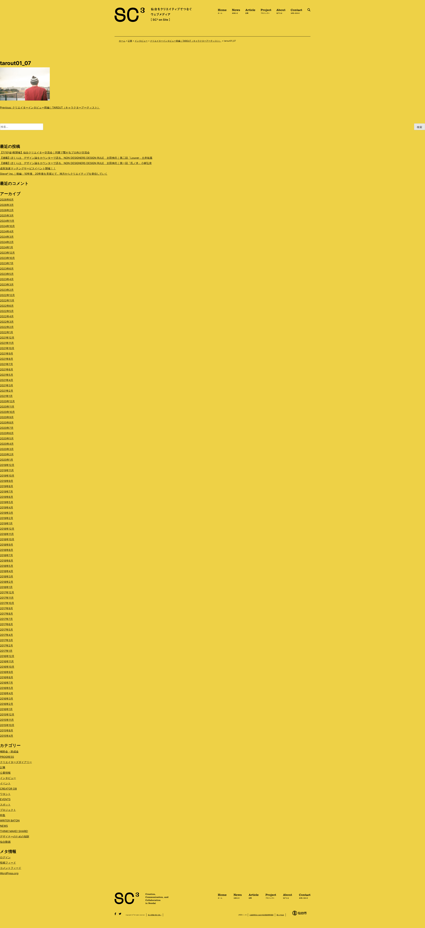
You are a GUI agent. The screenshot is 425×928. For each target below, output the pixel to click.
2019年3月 (6, 512)
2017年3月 (6, 640)
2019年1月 (6, 523)
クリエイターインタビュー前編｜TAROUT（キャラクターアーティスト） (185, 40)
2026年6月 (7, 199)
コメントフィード (10, 868)
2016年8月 (6, 677)
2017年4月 (6, 635)
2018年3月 (6, 576)
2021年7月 (6, 364)
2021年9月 (6, 353)
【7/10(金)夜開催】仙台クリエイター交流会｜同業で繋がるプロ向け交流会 (45, 152)
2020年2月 (7, 454)
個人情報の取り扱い (154, 915)
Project (266, 11)
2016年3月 (6, 698)
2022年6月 (7, 305)
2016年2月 (6, 704)
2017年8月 (6, 613)
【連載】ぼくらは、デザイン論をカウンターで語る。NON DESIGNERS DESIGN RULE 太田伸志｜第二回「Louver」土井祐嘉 (76, 157)
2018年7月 (6, 555)
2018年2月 (6, 581)
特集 (2, 815)
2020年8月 (7, 422)
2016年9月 (6, 672)
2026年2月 (7, 210)
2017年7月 (6, 619)
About (280, 11)
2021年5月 (6, 374)
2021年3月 (6, 385)
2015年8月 (6, 730)
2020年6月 (7, 433)
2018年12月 (7, 528)
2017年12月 (7, 592)
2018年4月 (6, 571)
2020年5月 (7, 438)
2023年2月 (7, 289)
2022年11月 (7, 300)
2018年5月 (6, 566)
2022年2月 (7, 327)
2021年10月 (7, 348)
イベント (5, 783)
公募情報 (5, 772)
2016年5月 (6, 688)
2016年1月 (6, 709)
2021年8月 (6, 358)
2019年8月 (6, 486)
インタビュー (141, 40)
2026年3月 (7, 205)
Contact (296, 11)
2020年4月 (7, 443)
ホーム (122, 40)
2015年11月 (7, 719)
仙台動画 (5, 841)
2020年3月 (7, 449)
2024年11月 (7, 220)
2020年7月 (6, 427)
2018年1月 (6, 587)
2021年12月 (7, 337)
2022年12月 (7, 295)
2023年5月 (7, 274)
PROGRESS (7, 756)
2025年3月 (7, 215)
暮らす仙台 (280, 915)
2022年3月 (7, 321)
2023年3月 (7, 284)
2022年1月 (6, 332)
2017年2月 (6, 645)
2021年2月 (6, 390)
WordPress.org (9, 873)
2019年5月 (6, 502)
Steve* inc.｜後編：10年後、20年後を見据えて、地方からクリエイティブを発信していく (53, 173)
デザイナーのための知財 (14, 836)
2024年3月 (7, 236)
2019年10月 (7, 475)
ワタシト (5, 794)
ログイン (5, 857)
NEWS (4, 825)
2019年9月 (6, 481)
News (236, 11)
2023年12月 (7, 252)
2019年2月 (6, 518)
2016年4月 (6, 693)
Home (222, 11)
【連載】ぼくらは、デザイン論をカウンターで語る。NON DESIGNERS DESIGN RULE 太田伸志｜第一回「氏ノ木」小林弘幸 (76, 163)
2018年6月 (6, 560)
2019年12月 (7, 465)
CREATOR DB (8, 788)
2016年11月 (7, 661)
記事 (130, 40)
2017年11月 (7, 597)
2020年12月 (7, 401)
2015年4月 (6, 735)
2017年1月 (6, 650)
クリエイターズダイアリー (16, 762)
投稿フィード (8, 862)
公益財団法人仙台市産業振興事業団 (261, 915)
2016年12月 (7, 656)
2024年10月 (7, 226)
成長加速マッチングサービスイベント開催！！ (28, 168)
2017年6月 (6, 624)
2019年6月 (6, 497)
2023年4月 (7, 279)
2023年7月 (6, 263)
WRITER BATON (10, 820)
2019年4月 (6, 507)
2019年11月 (7, 470)
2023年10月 (7, 258)
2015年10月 (7, 725)
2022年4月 (7, 316)
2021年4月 (6, 380)
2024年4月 (7, 231)
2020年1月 (6, 459)
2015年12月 (7, 714)
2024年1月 (6, 247)
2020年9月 (7, 417)
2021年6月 (6, 369)
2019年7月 (6, 491)
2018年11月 (7, 534)
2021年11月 (7, 343)
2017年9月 (6, 608)
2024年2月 (7, 242)
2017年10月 (7, 603)
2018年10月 (7, 539)
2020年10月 (7, 412)
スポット (5, 804)
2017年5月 (6, 629)
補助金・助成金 (9, 751)
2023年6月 (7, 268)
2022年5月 (7, 311)
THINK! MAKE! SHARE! (14, 831)
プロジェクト (8, 810)
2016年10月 (7, 666)
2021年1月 (6, 396)
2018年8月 (6, 550)
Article (250, 11)
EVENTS (5, 799)
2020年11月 (7, 406)
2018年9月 (6, 544)
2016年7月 (6, 682)
